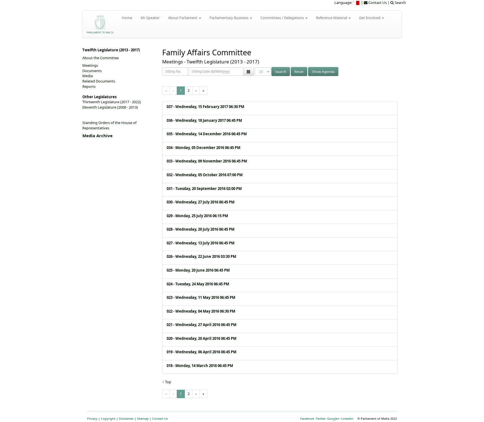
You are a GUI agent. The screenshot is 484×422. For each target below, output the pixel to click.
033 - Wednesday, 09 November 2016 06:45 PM (207, 161)
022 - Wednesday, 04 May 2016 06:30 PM (201, 311)
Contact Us (160, 418)
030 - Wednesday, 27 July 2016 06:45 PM (200, 202)
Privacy (92, 418)
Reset (299, 71)
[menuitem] (356, 2)
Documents (92, 70)
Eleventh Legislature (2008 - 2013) (110, 107)
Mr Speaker (150, 17)
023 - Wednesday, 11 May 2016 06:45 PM (201, 297)
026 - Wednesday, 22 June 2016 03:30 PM (201, 256)
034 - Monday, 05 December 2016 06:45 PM (203, 147)
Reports (89, 86)
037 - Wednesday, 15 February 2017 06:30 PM (205, 106)
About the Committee (100, 57)
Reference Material (332, 17)
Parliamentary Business (229, 17)
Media (87, 75)
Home (127, 17)
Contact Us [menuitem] (377, 2)
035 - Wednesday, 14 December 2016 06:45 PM (207, 133)
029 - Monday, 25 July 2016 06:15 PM (197, 215)
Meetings (90, 65)
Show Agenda (323, 71)
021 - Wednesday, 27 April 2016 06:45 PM (201, 324)
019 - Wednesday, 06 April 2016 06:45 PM (201, 351)
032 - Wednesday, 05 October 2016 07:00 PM (205, 174)
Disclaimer (126, 418)
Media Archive (97, 135)
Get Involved (370, 17)
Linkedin (347, 418)
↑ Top (166, 381)
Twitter (321, 418)
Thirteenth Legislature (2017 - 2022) (111, 101)
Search (280, 71)
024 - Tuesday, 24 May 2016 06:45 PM (198, 283)
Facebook (307, 418)
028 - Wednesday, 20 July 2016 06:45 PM (200, 229)
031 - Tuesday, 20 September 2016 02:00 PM (204, 188)
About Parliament (183, 17)
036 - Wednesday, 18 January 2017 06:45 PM (204, 120)
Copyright (108, 418)
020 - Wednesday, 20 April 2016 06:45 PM (201, 338)
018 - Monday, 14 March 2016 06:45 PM (200, 365)
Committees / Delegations (282, 17)
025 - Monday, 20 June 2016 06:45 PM (198, 270)
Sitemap (143, 418)
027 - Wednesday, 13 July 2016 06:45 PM (200, 243)
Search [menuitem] (400, 2)
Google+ (333, 418)
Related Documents (98, 81)
